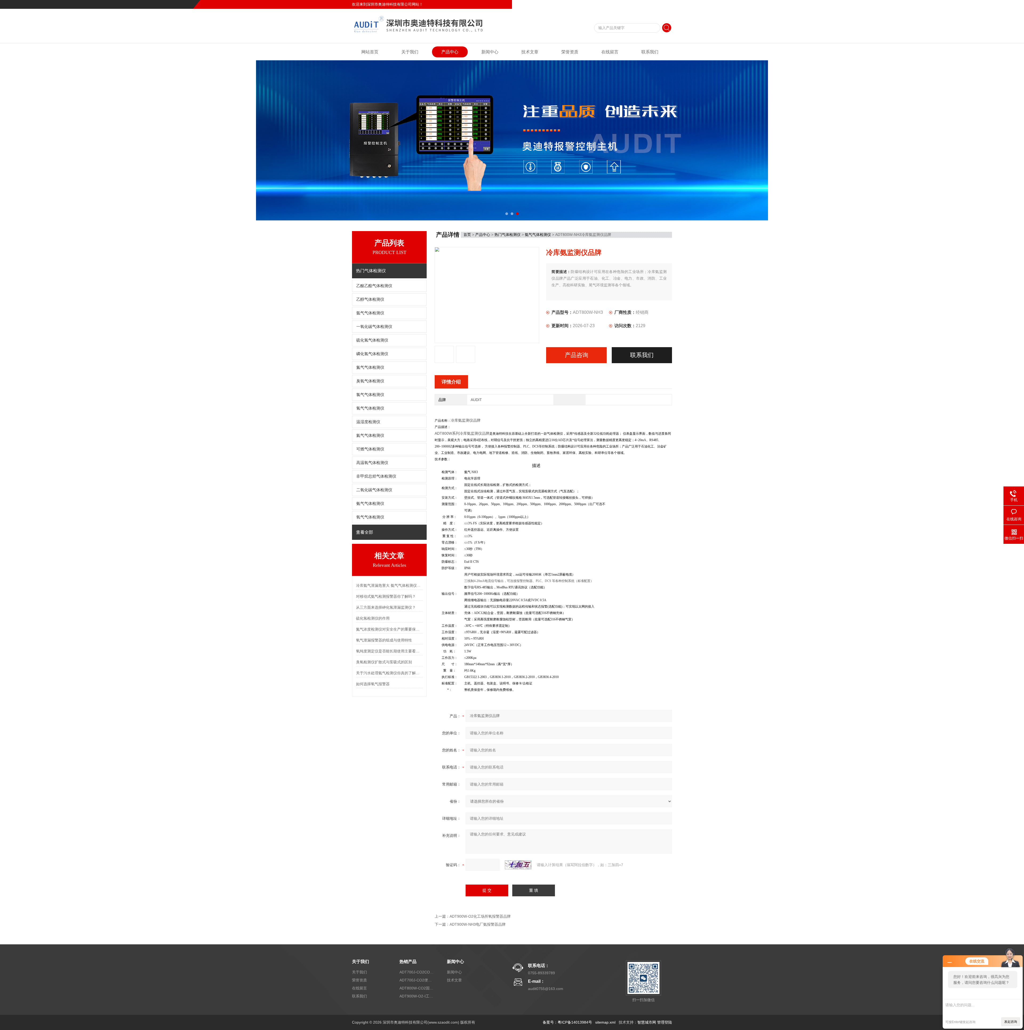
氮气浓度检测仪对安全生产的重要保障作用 (389, 629)
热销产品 (408, 961)
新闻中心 (489, 52)
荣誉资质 (569, 52)
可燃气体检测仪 (370, 449)
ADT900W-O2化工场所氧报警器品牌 (480, 916)
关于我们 (409, 52)
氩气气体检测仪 (370, 313)
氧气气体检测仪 (370, 517)
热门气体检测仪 (507, 234)
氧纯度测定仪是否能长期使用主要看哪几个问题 (389, 651)
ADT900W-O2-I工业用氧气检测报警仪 (416, 996)
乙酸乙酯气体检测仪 (374, 286)
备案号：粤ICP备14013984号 (567, 1022)
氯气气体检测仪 (370, 395)
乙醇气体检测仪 (370, 299)
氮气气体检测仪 (370, 367)
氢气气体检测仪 (370, 408)
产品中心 (449, 52)
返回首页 (628, 4)
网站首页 (369, 52)
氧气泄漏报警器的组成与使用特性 (384, 640)
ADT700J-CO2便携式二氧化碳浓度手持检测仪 (416, 980)
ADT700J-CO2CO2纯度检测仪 (416, 972)
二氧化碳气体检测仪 (374, 490)
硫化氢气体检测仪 (372, 340)
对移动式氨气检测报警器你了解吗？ (386, 596)
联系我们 (664, 4)
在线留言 (646, 4)
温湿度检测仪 (368, 422)
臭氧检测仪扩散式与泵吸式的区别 (384, 662)
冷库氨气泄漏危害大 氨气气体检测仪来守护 (389, 585)
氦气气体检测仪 (370, 435)
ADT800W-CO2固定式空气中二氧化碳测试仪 (416, 988)
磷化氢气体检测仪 (372, 354)
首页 (467, 234)
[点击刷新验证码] (518, 864)
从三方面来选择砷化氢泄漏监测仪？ (386, 607)
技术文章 (529, 52)
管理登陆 (664, 1022)
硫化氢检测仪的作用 (373, 618)
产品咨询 (576, 355)
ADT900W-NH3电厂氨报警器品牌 (478, 924)
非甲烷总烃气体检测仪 (376, 476)
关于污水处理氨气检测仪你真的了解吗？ (389, 673)
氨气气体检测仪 (370, 503)
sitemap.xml (605, 1022)
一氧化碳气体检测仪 (374, 326)
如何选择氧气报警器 (373, 684)
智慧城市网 (646, 1022)
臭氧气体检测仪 (370, 381)
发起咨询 (1010, 1022)
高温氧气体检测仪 (372, 463)
